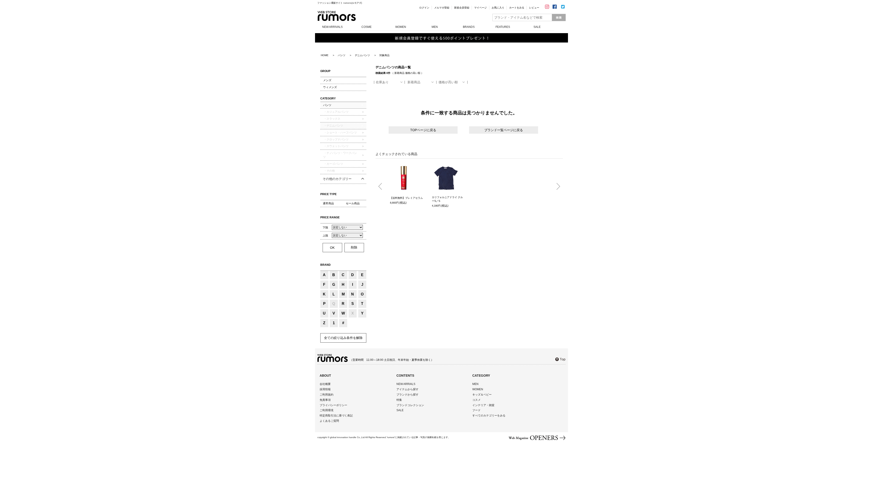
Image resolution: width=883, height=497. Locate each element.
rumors (336, 16)
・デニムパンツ (333, 125)
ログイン (424, 7)
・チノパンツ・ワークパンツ (340, 155)
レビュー (534, 7)
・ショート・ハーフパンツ (340, 132)
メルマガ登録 (441, 7)
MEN (435, 27)
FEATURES (503, 27)
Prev (382, 186)
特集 (399, 400)
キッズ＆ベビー (482, 394)
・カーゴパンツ (333, 163)
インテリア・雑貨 (483, 405)
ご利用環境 (326, 410)
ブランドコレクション (410, 405)
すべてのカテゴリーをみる (488, 415)
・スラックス (331, 118)
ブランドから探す (407, 394)
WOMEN (400, 27)
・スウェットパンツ (336, 146)
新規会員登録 (461, 7)
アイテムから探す (407, 389)
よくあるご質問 (329, 420)
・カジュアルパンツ (336, 111)
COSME (366, 27)
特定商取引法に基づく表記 (336, 415)
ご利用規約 (326, 394)
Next (556, 186)
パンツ (327, 105)
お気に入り (498, 7)
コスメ (476, 400)
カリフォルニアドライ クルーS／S (447, 199)
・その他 (329, 170)
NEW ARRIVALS (332, 27)
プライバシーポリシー (333, 405)
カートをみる (516, 7)
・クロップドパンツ (336, 139)
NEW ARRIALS (405, 384)
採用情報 (325, 389)
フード (476, 410)
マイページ (480, 7)
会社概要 (325, 384)
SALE (537, 27)
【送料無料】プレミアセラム (406, 197)
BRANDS (469, 27)
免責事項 (325, 400)
